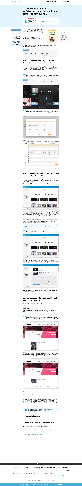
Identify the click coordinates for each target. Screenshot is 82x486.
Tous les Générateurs (65, 1)
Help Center (27, 475)
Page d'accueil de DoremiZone (16, 1)
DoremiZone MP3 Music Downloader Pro (36, 184)
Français (16, 473)
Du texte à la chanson (36, 471)
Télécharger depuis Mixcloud (49, 432)
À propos (26, 470)
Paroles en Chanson (36, 473)
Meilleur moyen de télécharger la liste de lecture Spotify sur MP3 (38, 53)
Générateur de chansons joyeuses (50, 473)
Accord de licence (34, 480)
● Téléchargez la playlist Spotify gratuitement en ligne (65, 39)
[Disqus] (41, 448)
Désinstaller (53, 480)
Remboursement (27, 476)
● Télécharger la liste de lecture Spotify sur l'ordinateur (65, 33)
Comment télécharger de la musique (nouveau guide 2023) (16, 37)
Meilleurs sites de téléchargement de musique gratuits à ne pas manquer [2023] (16, 41)
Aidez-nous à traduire (28, 473)
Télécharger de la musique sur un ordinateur (33, 434)
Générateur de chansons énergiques (50, 475)
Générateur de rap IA (48, 470)
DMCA (42, 480)
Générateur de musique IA (37, 470)
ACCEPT (60, 484)
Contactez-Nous (27, 471)
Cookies (48, 480)
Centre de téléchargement (17, 471)
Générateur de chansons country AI (50, 471)
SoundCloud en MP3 (46, 429)
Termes (39, 480)
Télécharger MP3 (38, 37)
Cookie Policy (45, 484)
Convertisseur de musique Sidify (29, 67)
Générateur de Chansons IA (52, 1)
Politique (28, 480)
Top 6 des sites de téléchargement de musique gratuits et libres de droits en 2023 (17, 33)
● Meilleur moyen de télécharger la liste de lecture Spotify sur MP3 (64, 36)
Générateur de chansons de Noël (50, 476)
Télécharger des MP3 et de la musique (32, 429)
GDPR (45, 480)
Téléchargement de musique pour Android (33, 432)
